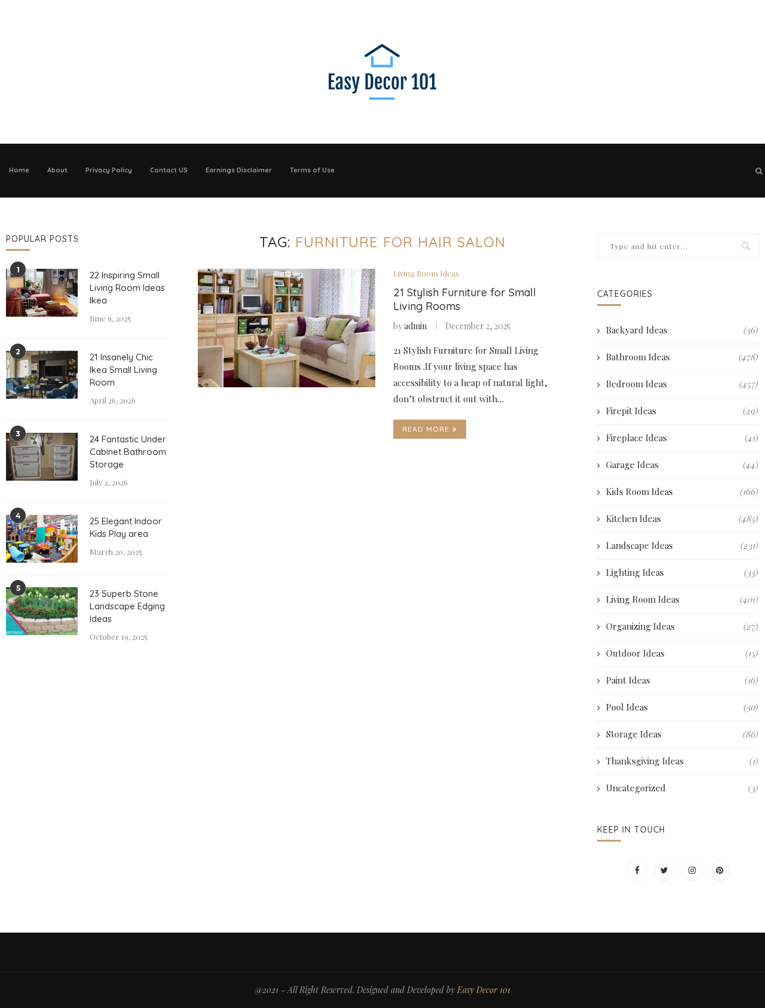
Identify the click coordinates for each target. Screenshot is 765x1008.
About (57, 170)
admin (415, 326)
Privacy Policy (108, 170)
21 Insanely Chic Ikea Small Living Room (123, 369)
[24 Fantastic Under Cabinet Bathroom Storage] (42, 457)
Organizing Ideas (682, 626)
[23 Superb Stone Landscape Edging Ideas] (42, 611)
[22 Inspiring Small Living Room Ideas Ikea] (42, 293)
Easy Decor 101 (483, 989)
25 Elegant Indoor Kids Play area (126, 527)
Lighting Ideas (682, 572)
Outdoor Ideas (682, 653)
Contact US (169, 170)
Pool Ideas (682, 707)
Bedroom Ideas (682, 384)
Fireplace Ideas (682, 438)
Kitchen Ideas (682, 518)
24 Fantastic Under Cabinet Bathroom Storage (128, 451)
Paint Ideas (682, 680)
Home (19, 170)
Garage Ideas (682, 464)
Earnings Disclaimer (239, 170)
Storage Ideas (682, 734)
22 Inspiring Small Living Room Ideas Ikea (127, 287)
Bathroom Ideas (682, 357)
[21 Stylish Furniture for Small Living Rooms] (286, 328)
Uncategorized (682, 788)
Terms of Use (312, 170)
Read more (425, 428)
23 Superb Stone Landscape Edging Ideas (127, 606)
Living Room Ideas (426, 273)
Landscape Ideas (682, 545)
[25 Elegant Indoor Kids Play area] (42, 539)
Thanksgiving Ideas (682, 761)
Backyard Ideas (682, 330)
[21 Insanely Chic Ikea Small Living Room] (42, 375)
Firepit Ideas (682, 411)
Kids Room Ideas (682, 491)
